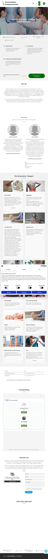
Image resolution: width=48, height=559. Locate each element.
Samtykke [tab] (8, 269)
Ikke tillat (9, 292)
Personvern (19, 556)
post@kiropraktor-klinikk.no (10, 37)
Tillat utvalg (24, 292)
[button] (37, 76)
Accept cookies (12, 481)
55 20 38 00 (24, 37)
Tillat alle (39, 292)
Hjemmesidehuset (11, 556)
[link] (12, 474)
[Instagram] (39, 4)
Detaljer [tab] (24, 269)
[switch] (18, 288)
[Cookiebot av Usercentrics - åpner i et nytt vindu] (41, 266)
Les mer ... (13, 207)
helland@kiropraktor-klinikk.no (35, 158)
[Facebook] (39, 2)
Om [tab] (39, 269)
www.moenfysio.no (30, 357)
